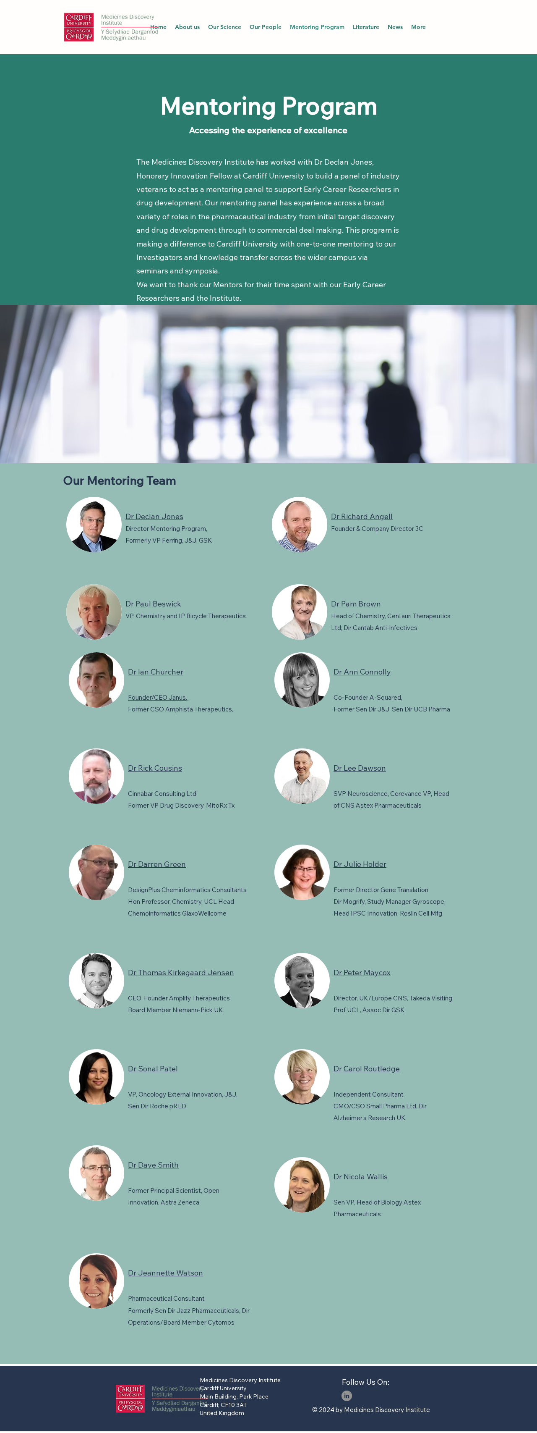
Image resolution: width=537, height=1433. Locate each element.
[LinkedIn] (346, 1396)
